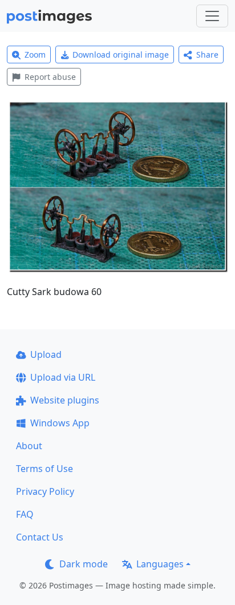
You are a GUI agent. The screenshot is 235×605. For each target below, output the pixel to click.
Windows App (60, 423)
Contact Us (39, 537)
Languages (160, 564)
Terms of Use (44, 468)
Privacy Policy (45, 491)
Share (207, 54)
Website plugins (64, 400)
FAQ (25, 514)
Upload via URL (62, 377)
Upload (46, 354)
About (29, 445)
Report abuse (50, 76)
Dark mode (83, 564)
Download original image (120, 54)
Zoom (35, 54)
